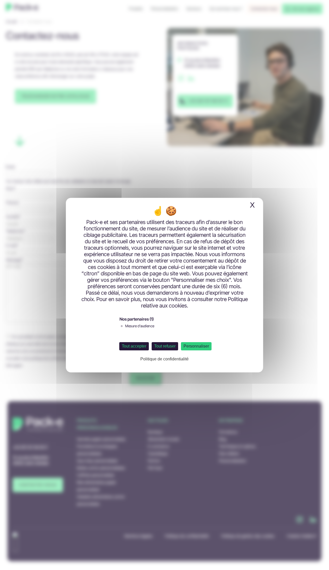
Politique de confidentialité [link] (164, 359)
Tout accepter (134, 346)
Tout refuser (165, 346)
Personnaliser (196, 346)
